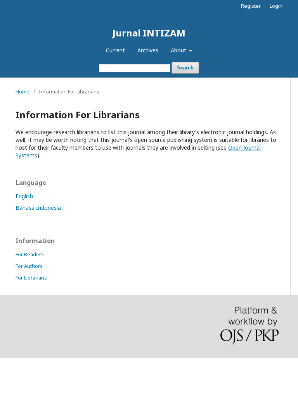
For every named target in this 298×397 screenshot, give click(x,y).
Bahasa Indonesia (38, 207)
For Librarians (31, 277)
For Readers (30, 254)
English (24, 196)
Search (185, 68)
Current (115, 50)
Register (251, 5)
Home (22, 91)
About (179, 50)
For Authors (29, 265)
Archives (147, 50)
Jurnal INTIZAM (149, 32)
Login (276, 5)
